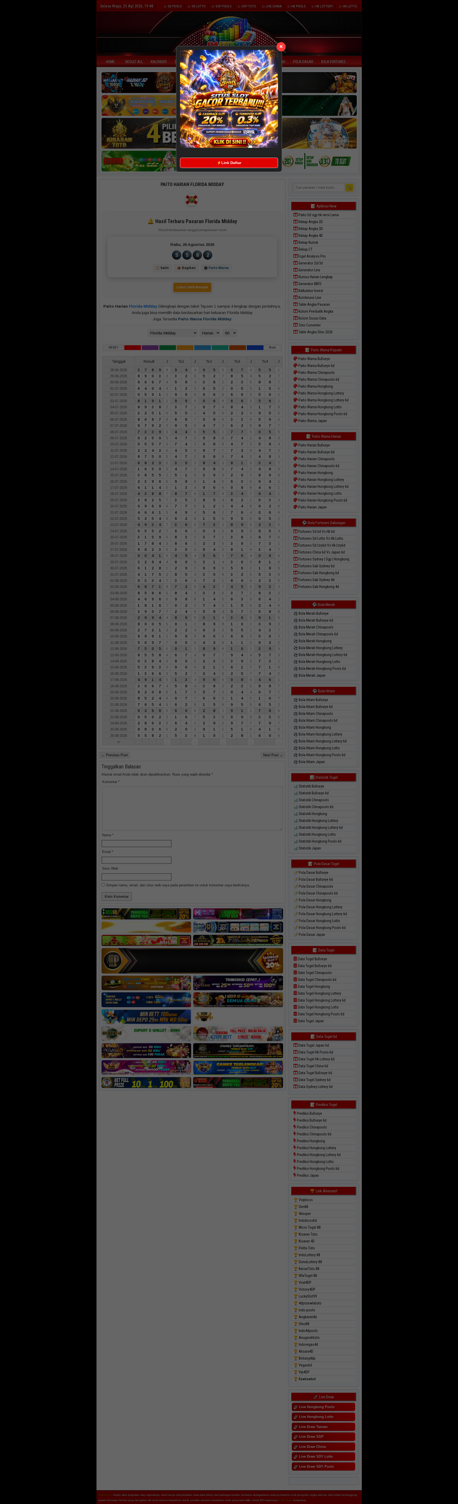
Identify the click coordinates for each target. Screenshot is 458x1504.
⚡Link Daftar (229, 163)
